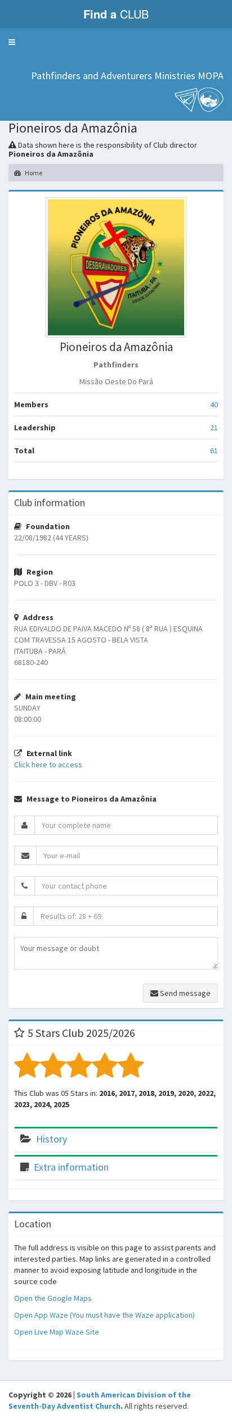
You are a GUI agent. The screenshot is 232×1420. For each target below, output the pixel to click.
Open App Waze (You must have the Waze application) (104, 1315)
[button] (12, 42)
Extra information (71, 1166)
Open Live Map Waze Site (56, 1332)
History (51, 1138)
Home (33, 173)
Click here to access (48, 764)
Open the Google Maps (53, 1298)
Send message (184, 993)
